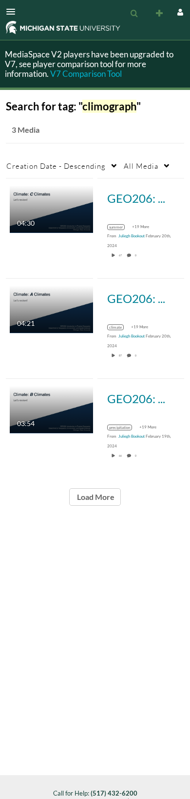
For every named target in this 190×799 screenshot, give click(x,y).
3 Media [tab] (25, 129)
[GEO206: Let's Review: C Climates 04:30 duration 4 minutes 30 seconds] (51, 208)
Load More (95, 496)
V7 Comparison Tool (86, 74)
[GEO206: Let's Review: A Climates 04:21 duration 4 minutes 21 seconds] (51, 308)
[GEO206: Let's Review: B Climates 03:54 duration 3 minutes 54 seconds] (51, 409)
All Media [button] (141, 165)
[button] (13, 11)
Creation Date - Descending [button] (56, 165)
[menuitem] (134, 13)
